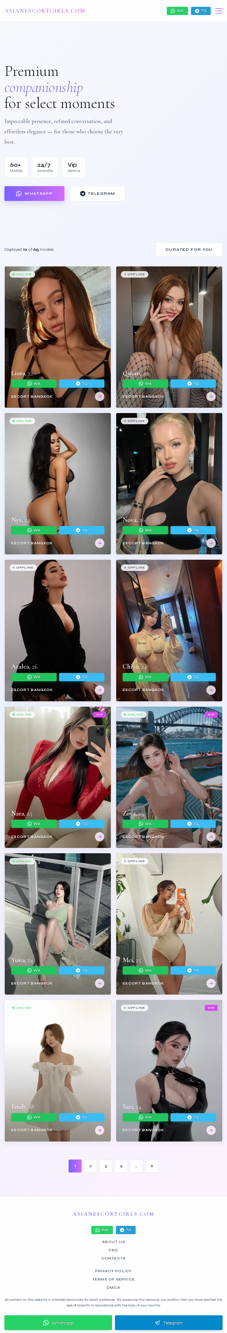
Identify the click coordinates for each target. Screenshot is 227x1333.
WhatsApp (39, 193)
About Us (113, 1242)
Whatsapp (63, 1323)
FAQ (113, 1250)
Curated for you (189, 250)
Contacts (113, 1258)
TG (204, 11)
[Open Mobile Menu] (219, 10)
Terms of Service (113, 1279)
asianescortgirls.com (44, 10)
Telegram (101, 193)
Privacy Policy (113, 1271)
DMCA (113, 1287)
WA (180, 11)
